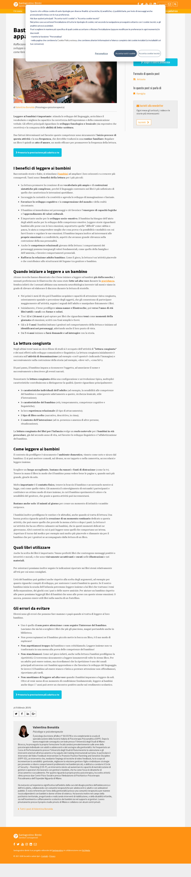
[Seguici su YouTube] (146, 4)
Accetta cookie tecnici (149, 53)
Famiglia (141, 93)
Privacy (52, 856)
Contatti (44, 856)
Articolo (141, 79)
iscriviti (163, 4)
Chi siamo (17, 11)
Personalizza (101, 53)
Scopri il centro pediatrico (156, 62)
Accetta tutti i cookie (125, 53)
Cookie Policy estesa (67, 40)
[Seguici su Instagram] (150, 4)
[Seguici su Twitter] (142, 4)
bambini (63, 173)
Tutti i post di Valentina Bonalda (36, 808)
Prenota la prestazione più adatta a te (38, 152)
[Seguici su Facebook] (138, 4)
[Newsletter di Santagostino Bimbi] (35, 844)
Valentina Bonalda (25, 107)
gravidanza (107, 280)
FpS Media (86, 850)
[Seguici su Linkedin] (155, 4)
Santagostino (57, 850)
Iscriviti (142, 122)
